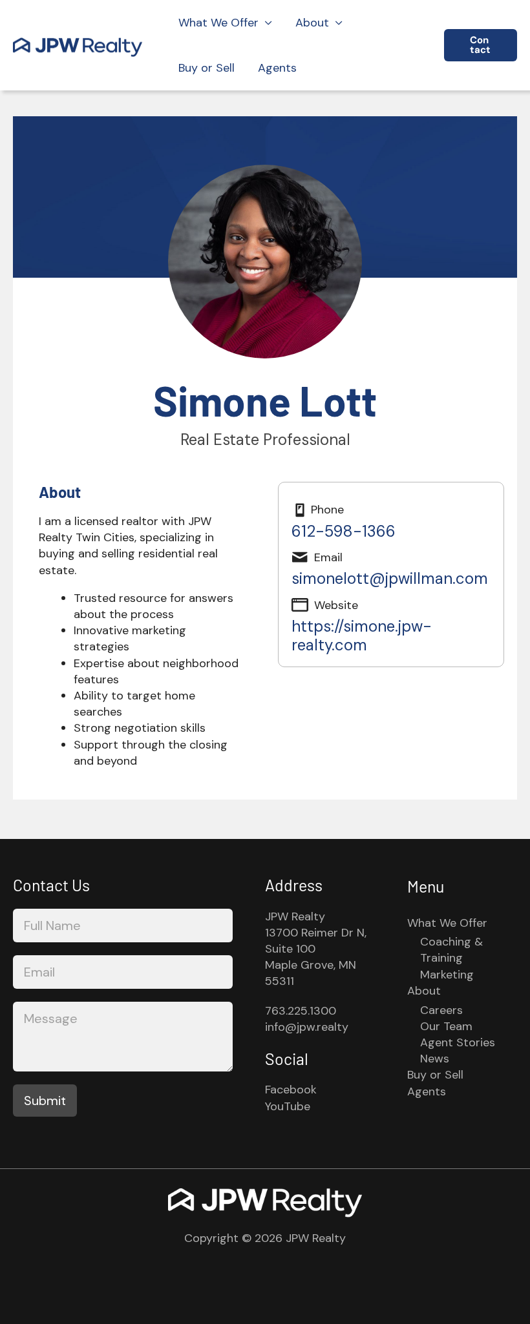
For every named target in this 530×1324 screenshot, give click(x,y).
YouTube (287, 1106)
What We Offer (218, 22)
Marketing (447, 974)
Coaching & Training (451, 950)
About (312, 22)
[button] (480, 45)
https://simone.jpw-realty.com (362, 635)
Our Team (446, 1026)
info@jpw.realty (306, 1027)
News (434, 1058)
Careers (441, 1010)
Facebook (291, 1089)
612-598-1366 (344, 531)
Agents (277, 68)
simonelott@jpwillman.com (390, 578)
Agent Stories (457, 1042)
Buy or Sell (206, 68)
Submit (45, 1100)
